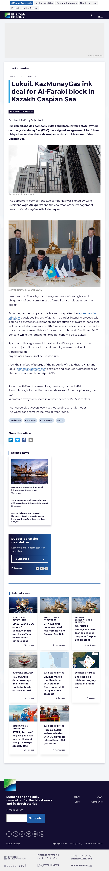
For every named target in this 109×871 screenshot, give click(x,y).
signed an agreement (31, 368)
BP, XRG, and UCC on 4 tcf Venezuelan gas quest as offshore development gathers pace (23, 632)
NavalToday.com (88, 3)
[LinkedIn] (37, 568)
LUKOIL (60, 421)
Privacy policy (76, 844)
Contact (99, 844)
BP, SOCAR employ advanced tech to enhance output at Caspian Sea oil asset (86, 633)
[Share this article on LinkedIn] (11, 440)
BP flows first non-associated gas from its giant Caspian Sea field (54, 629)
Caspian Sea (15, 421)
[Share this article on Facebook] (24, 440)
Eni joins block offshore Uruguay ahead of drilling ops (85, 681)
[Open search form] (91, 15)
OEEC (100, 797)
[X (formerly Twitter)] (15, 834)
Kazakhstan (30, 421)
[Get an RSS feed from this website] (41, 834)
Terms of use (90, 844)
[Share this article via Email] (31, 440)
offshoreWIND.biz (44, 3)
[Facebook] (42, 568)
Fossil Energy (26, 76)
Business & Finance (21, 111)
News (77, 797)
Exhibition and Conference (24, 8)
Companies (97, 802)
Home (12, 76)
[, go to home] (15, 15)
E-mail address (14, 810)
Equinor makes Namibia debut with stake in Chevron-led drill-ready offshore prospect (54, 685)
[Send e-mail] (35, 834)
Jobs (77, 802)
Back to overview (20, 68)
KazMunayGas (46, 421)
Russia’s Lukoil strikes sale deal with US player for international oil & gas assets (54, 737)
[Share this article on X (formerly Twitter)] (17, 440)
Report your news (59, 844)
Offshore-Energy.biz (21, 3)
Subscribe (22, 558)
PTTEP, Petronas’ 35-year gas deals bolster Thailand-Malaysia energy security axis (22, 739)
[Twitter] (46, 568)
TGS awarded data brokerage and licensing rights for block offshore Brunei (21, 683)
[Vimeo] (28, 834)
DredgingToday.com (66, 3)
